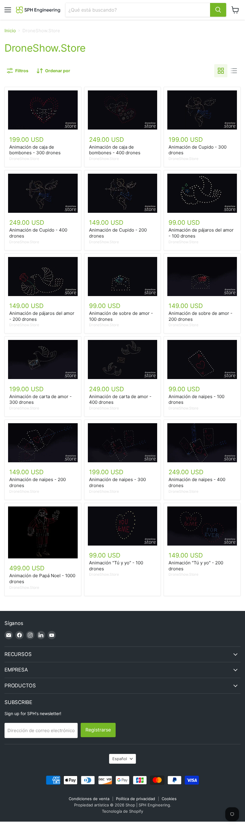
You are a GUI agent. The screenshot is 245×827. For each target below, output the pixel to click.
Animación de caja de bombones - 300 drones (35, 150)
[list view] (234, 70)
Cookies (169, 798)
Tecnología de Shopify (122, 811)
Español (119, 758)
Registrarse (98, 730)
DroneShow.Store (24, 158)
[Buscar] (218, 10)
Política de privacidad (135, 798)
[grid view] (220, 70)
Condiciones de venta (89, 798)
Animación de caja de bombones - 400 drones (114, 150)
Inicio (10, 30)
